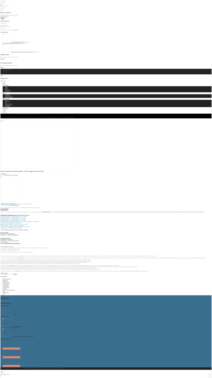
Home (4, 83)
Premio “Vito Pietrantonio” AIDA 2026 (17, 42)
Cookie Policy (7, 369)
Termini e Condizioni (13, 369)
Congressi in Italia (6, 287)
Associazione (6, 85)
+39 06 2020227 (4, 298)
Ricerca (4, 293)
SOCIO (1, 4)
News (4, 291)
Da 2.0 (6, 102)
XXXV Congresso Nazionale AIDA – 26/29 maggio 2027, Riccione (22, 336)
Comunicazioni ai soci (8, 175)
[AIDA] (1, 75)
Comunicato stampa (6, 282)
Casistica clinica (8, 105)
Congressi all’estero (9, 97)
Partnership (7, 91)
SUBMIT (1, 67)
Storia (6, 86)
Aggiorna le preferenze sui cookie (23, 369)
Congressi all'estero (6, 286)
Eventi (4, 93)
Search (2, 18)
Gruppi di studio (8, 90)
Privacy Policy (2, 369)
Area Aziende (7, 106)
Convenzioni (5, 288)
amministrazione (3, 173)
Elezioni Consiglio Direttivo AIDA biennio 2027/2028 (11, 43)
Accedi (4, 111)
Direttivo (6, 89)
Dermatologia (6, 98)
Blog (6, 100)
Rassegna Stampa (6, 292)
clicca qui (16, 29)
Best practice (7, 101)
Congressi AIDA (7, 94)
